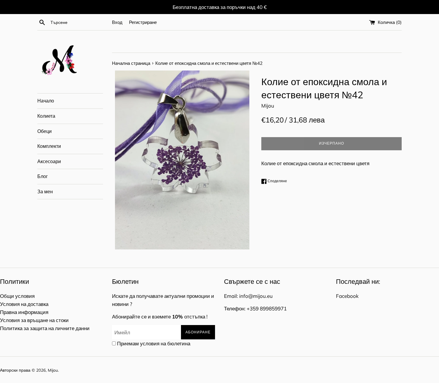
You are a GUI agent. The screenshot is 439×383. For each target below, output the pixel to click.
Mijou (53, 370)
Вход (117, 22)
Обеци (44, 131)
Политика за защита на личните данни (45, 328)
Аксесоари (49, 161)
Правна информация (24, 312)
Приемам (153, 343)
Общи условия (17, 296)
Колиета (46, 116)
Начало (45, 101)
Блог (42, 176)
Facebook (347, 296)
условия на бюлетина (165, 343)
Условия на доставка (24, 304)
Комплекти (49, 146)
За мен (45, 191)
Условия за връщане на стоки (34, 320)
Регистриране (143, 22)
